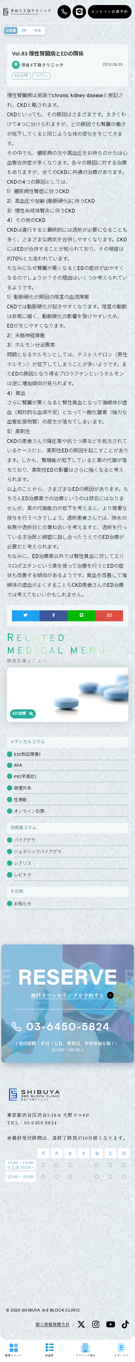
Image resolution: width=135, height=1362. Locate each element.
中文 (37, 30)
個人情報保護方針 (52, 1324)
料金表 (49, 1355)
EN (24, 30)
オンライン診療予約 (109, 11)
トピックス (121, 1355)
